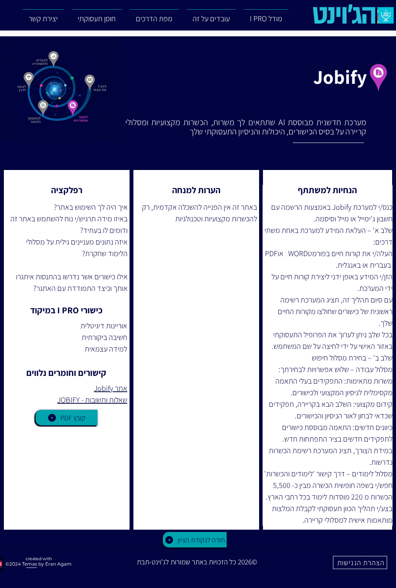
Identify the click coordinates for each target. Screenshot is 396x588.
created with (39, 558)
